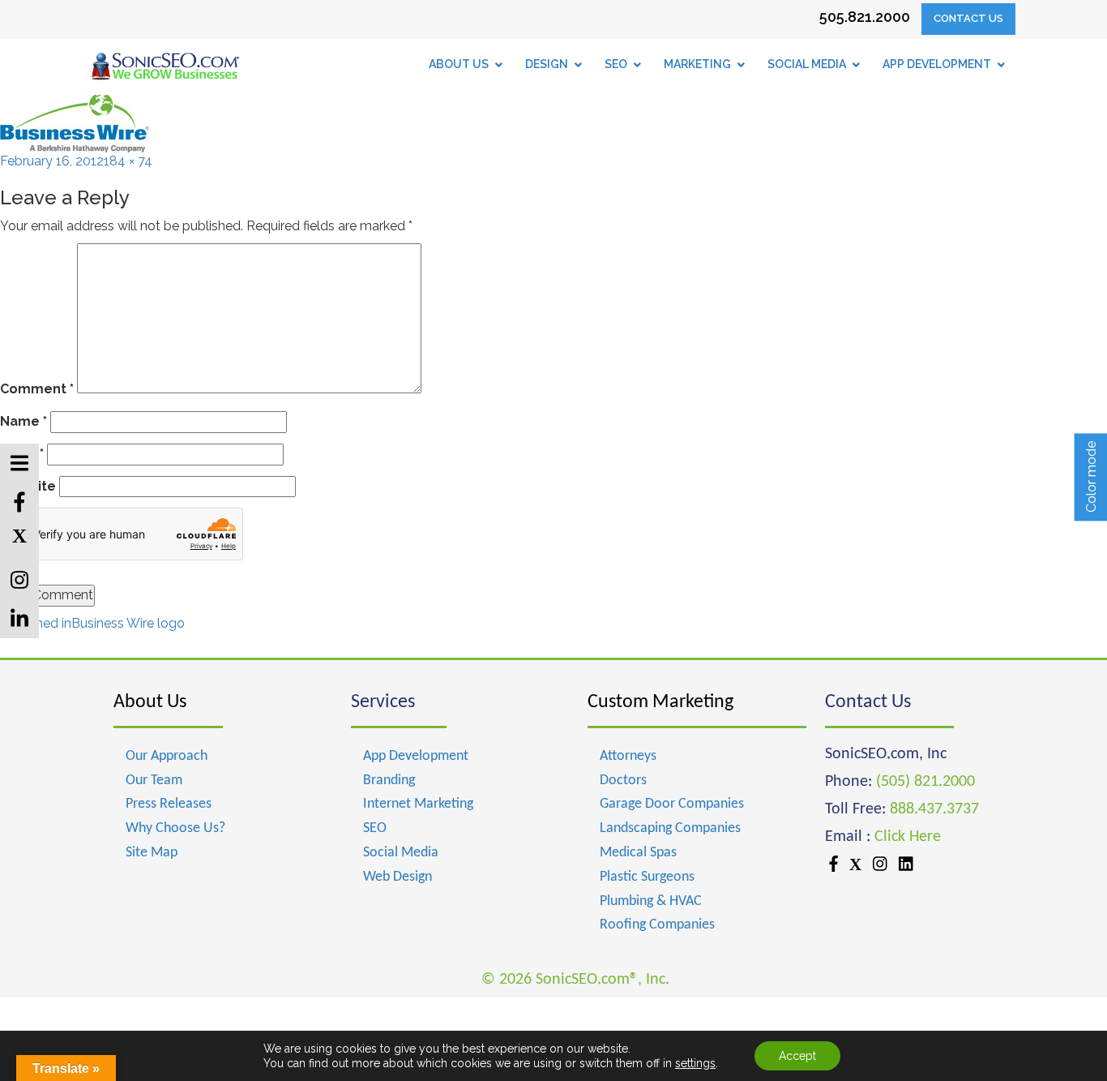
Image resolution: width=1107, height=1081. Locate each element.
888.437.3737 (934, 809)
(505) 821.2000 (925, 782)
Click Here (907, 837)
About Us (149, 702)
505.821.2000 (864, 16)
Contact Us (968, 18)
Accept (797, 1055)
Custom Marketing (660, 702)
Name (23, 421)
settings (695, 1063)
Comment (37, 389)
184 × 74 (128, 161)
